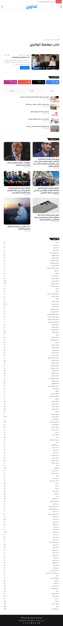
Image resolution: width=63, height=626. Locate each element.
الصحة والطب (55, 370)
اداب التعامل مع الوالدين (20, 57)
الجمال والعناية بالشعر (53, 319)
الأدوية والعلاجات (54, 260)
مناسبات (56, 598)
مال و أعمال (55, 585)
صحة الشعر (55, 521)
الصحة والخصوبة (54, 365)
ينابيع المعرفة (55, 609)
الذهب (56, 334)
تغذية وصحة (55, 452)
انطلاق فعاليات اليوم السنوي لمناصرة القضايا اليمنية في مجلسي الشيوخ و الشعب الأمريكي (46, 190)
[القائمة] (2, 7)
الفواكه (56, 411)
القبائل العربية (55, 416)
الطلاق (56, 391)
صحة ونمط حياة (54, 570)
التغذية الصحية (55, 301)
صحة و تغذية (55, 539)
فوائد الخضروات (54, 578)
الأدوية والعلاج (55, 258)
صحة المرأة (55, 532)
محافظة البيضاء (54, 588)
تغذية (57, 442)
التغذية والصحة (54, 304)
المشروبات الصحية (53, 422)
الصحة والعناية (55, 381)
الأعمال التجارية (54, 265)
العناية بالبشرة (55, 401)
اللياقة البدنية (55, 419)
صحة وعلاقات (55, 562)
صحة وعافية (55, 560)
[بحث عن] (61, 7)
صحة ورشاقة (55, 550)
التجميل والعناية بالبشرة (52, 293)
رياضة (56, 483)
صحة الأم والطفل (54, 501)
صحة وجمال (55, 547)
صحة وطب (55, 557)
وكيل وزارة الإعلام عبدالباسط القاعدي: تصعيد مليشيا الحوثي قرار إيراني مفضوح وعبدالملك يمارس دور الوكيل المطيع (28, 1)
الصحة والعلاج (55, 375)
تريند (57, 437)
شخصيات (56, 493)
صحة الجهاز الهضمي (53, 509)
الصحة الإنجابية (54, 345)
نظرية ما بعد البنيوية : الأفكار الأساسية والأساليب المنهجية (34, 97)
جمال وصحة (55, 478)
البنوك (56, 288)
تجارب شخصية (54, 429)
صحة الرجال (55, 516)
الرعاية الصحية (54, 337)
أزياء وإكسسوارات (54, 252)
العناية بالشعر (55, 406)
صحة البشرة (55, 504)
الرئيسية (56, 39)
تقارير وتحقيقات (54, 460)
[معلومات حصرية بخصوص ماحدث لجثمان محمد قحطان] (17, 151)
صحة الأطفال (55, 498)
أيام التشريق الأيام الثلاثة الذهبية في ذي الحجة (37, 126)
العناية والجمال (54, 409)
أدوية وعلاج (55, 250)
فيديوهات (56, 580)
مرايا (57, 591)
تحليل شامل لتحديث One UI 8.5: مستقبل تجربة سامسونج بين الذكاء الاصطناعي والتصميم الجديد (46, 217)
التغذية (56, 299)
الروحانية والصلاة (54, 340)
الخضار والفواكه (54, 329)
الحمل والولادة (55, 327)
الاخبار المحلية (55, 281)
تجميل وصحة (55, 434)
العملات (56, 398)
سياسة (56, 488)
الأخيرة (32, 91)
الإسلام (56, 273)
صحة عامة (55, 534)
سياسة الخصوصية (23, 620)
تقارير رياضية (55, 457)
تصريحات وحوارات (53, 439)
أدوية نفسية (55, 245)
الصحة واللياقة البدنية (53, 386)
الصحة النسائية (54, 352)
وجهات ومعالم (55, 603)
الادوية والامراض (54, 283)
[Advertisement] (31, 23)
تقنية (57, 465)
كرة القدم (56, 583)
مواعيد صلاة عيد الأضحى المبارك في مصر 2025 (37, 104)
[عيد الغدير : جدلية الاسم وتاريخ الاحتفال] (54, 114)
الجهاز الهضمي (54, 324)
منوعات (56, 601)
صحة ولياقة (55, 568)
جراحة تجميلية (54, 473)
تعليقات (11, 91)
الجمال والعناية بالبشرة (52, 317)
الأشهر (51, 91)
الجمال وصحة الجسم (53, 322)
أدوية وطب (55, 247)
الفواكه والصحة (54, 414)
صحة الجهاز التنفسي (53, 506)
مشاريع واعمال (54, 593)
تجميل (56, 432)
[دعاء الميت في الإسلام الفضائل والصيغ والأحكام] (17, 211)
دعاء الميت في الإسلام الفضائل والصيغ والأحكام (18, 227)
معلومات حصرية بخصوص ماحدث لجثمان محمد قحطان (18, 164)
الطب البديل (55, 388)
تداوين (27, 55)
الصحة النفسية (54, 355)
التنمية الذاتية (55, 306)
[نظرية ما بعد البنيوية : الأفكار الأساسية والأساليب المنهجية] (54, 99)
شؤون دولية (55, 491)
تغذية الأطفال (55, 445)
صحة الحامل (55, 511)
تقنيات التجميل (54, 463)
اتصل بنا (38, 620)
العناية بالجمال (55, 404)
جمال (57, 475)
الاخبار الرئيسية (54, 278)
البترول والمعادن (54, 286)
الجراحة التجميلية (54, 309)
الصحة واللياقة (54, 383)
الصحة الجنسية (54, 347)
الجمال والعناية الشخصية (52, 314)
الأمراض (56, 270)
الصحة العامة (55, 350)
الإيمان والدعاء (55, 276)
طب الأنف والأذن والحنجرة (52, 573)
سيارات (56, 486)
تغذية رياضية (55, 447)
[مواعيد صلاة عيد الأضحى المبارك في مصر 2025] (54, 106)
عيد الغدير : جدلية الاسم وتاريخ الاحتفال (39, 112)
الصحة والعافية (54, 373)
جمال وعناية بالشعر (53, 480)
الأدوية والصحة (54, 255)
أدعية (57, 242)
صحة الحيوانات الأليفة (53, 514)
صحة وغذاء (55, 565)
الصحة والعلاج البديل (53, 378)
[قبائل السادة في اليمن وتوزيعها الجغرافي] (54, 121)
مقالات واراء (55, 596)
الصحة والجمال (54, 363)
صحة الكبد (55, 529)
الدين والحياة (55, 332)
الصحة (56, 342)
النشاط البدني (55, 424)
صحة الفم (56, 527)
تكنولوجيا (56, 468)
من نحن (42, 620)
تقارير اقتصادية (54, 455)
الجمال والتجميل (54, 311)
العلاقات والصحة (54, 393)
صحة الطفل (55, 524)
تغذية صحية (55, 450)
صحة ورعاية (55, 552)
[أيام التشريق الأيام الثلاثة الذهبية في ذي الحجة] (54, 129)
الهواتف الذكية (55, 427)
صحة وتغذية (55, 545)
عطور (57, 575)
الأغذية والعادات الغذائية (52, 268)
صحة (57, 496)
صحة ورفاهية (55, 555)
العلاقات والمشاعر (54, 396)
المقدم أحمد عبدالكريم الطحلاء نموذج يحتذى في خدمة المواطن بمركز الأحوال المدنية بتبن (18, 190)
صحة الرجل (55, 519)
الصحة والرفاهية (54, 368)
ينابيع (57, 606)
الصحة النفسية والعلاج (53, 357)
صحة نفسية (55, 537)
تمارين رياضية (55, 470)
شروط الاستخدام (31, 620)
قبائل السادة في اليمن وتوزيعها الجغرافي (38, 119)
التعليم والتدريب (54, 296)
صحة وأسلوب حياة (53, 542)
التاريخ (56, 291)
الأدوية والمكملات (54, 263)
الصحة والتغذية (54, 360)
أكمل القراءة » (24, 67)
